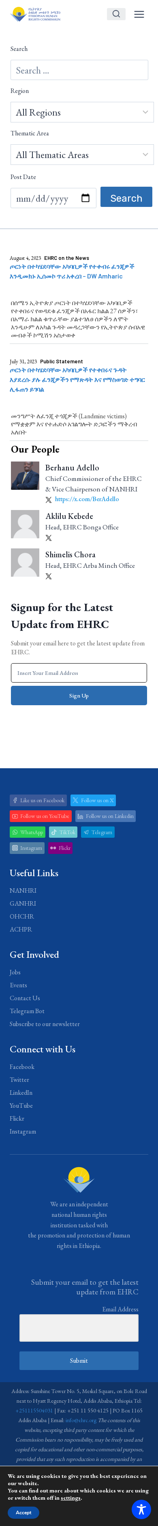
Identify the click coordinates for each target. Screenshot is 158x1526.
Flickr (17, 1118)
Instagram (23, 1131)
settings (71, 1497)
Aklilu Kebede (69, 516)
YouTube (21, 1105)
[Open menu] (139, 14)
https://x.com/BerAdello (86, 499)
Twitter (19, 1079)
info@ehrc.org (81, 1420)
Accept (23, 1512)
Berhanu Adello (72, 467)
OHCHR (22, 916)
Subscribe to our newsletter (45, 1024)
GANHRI (23, 903)
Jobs (15, 972)
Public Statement (61, 361)
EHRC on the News (66, 258)
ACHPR (21, 929)
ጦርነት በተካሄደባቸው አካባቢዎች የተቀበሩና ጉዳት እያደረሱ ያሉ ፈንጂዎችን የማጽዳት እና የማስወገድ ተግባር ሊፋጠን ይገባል (77, 379)
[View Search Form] (116, 14)
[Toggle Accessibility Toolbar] (141, 1509)
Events (18, 985)
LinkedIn (21, 1092)
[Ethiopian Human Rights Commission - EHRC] (35, 14)
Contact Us (25, 998)
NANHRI (23, 890)
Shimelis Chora (70, 554)
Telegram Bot (27, 1011)
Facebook (22, 1066)
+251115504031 (34, 1410)
